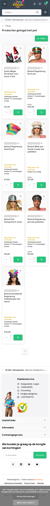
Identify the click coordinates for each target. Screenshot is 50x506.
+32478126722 (27, 397)
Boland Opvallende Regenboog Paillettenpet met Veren (13, 298)
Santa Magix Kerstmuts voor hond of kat (11, 74)
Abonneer (40, 455)
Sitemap (40, 483)
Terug (8, 26)
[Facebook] (13, 464)
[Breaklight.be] (18, 4)
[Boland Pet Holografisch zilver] (13, 202)
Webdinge (39, 480)
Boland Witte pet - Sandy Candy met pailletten (36, 149)
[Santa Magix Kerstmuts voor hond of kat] (13, 54)
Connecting (26, 390)
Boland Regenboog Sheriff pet (13, 147)
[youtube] (37, 464)
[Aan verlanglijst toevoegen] (20, 48)
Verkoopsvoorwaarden (13, 483)
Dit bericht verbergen (26, 496)
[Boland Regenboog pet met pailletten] (36, 202)
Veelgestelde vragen (30, 384)
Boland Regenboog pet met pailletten (36, 220)
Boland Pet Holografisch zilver (13, 220)
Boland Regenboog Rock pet (36, 72)
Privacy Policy (29, 483)
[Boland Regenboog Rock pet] (36, 54)
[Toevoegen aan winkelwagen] (18, 112)
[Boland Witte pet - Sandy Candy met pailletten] (36, 129)
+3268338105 (27, 387)
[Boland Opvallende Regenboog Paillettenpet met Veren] (13, 277)
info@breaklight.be (29, 394)
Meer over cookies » (25, 503)
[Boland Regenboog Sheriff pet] (13, 129)
